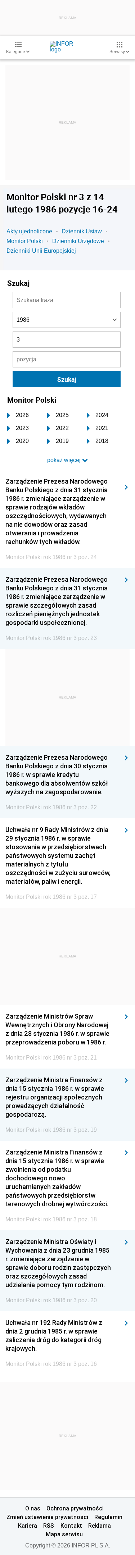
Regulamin (108, 1516)
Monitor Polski (24, 241)
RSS (48, 1525)
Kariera (27, 1525)
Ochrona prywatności (75, 1508)
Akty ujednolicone (29, 231)
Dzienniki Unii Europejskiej (41, 251)
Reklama (99, 1525)
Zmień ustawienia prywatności (47, 1516)
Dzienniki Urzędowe (78, 241)
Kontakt (71, 1525)
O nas (32, 1508)
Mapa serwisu (64, 1534)
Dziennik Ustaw (82, 231)
